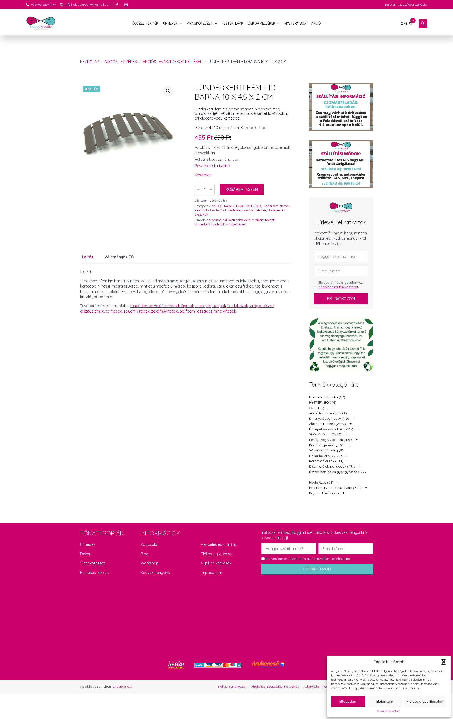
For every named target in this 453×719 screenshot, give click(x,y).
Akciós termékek (121, 61)
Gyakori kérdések (216, 563)
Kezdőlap (89, 61)
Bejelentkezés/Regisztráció (406, 4)
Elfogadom (348, 701)
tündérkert (202, 224)
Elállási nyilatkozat (217, 554)
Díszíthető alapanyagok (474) (332, 466)
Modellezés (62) (321, 482)
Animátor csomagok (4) (328, 413)
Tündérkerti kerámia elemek (246, 210)
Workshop (150, 563)
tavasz (269, 220)
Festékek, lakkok (94, 572)
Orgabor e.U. (123, 686)
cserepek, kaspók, (212, 305)
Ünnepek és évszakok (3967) (331, 429)
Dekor (85, 554)
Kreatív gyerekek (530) (327, 445)
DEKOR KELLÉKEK (261, 23)
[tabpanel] (185, 291)
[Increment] (211, 189)
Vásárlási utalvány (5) (326, 450)
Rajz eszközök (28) (324, 493)
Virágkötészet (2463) (325, 434)
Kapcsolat (150, 544)
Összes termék (145, 23)
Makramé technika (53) (327, 397)
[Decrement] (198, 189)
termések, (114, 311)
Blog (144, 554)
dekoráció (213, 220)
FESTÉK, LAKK (232, 23)
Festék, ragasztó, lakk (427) (330, 440)
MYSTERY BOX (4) (322, 402)
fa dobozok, (239, 305)
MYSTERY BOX (295, 23)
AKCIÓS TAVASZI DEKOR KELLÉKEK (172, 61)
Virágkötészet (92, 563)
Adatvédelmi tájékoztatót (338, 287)
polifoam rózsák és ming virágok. (208, 311)
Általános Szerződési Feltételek (275, 686)
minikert (258, 220)
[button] (443, 662)
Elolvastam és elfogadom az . (340, 284)
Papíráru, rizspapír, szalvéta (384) (335, 487)
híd (225, 220)
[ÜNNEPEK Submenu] (181, 23)
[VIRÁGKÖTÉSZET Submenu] (216, 23)
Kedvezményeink (155, 572)
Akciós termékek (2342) (327, 424)
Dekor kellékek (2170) (325, 456)
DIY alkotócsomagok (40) (329, 418)
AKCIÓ (316, 23)
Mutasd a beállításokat (425, 701)
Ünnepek (87, 544)
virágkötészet (236, 224)
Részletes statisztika (212, 165)
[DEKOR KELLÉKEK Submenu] (278, 23)
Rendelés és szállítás (219, 544)
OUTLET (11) (319, 408)
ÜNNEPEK (170, 23)
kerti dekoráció (239, 220)
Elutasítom (384, 701)
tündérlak (218, 224)
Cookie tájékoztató (388, 711)
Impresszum (211, 572)
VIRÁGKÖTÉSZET (200, 23)
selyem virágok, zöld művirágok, (151, 311)
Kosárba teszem (242, 189)
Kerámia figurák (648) (326, 461)
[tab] (87, 257)
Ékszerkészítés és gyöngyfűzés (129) (337, 472)
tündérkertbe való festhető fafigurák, (163, 305)
